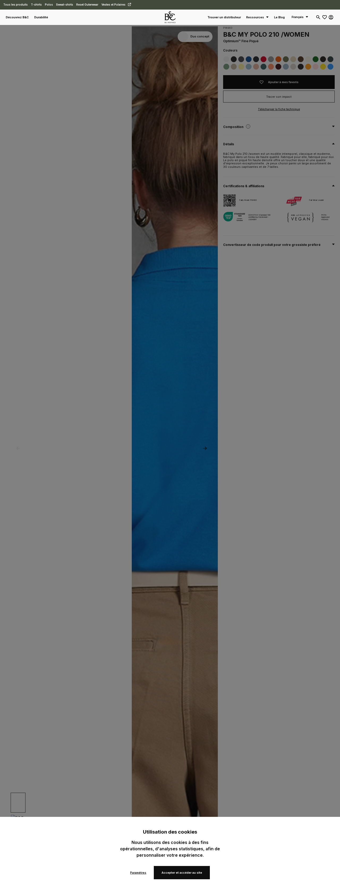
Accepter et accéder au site (182, 872)
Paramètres (138, 872)
